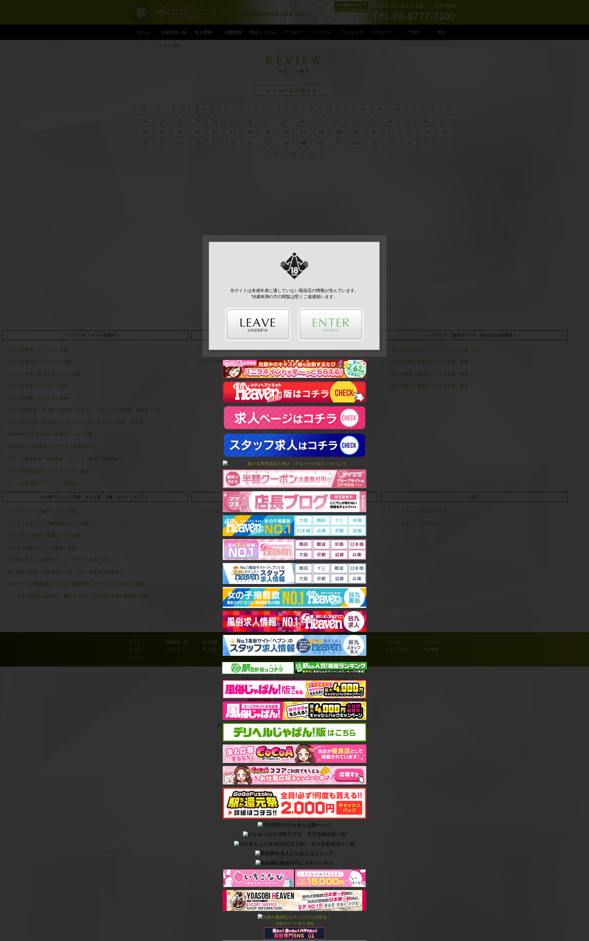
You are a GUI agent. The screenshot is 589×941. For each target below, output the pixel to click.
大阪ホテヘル (286, 923)
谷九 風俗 (306, 923)
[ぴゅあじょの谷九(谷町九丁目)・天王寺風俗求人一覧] (294, 844)
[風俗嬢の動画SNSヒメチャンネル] (294, 863)
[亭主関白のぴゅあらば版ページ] (294, 825)
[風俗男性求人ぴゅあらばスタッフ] (294, 853)
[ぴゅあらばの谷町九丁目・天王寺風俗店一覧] (294, 834)
